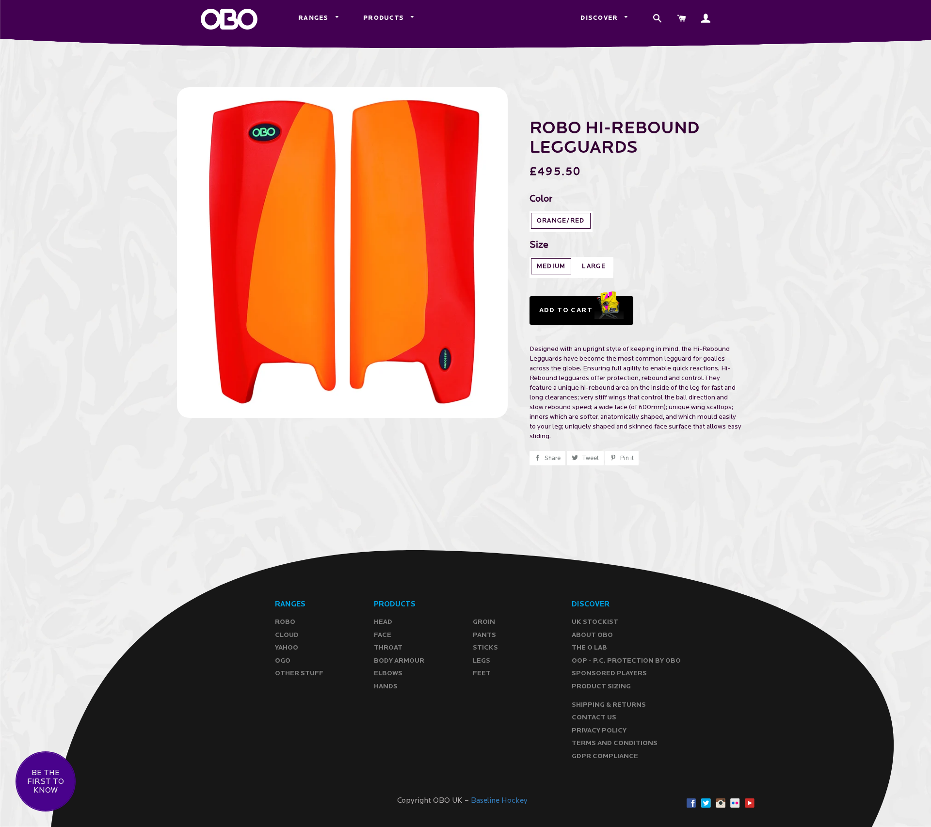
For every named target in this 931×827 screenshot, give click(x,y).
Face (382, 635)
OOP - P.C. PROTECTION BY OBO (626, 660)
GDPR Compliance (605, 756)
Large (594, 266)
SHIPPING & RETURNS (609, 704)
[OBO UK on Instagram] (720, 803)
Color (541, 199)
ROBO (285, 622)
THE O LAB (589, 647)
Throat (388, 647)
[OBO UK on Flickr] (735, 803)
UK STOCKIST (595, 622)
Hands (386, 686)
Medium (551, 266)
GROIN (484, 622)
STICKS (485, 647)
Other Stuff (299, 673)
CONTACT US (594, 717)
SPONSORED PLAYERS (609, 673)
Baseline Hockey (499, 800)
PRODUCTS (384, 18)
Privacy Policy (599, 730)
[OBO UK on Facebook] (691, 803)
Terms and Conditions (615, 743)
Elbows (388, 673)
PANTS (484, 635)
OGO (282, 660)
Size (539, 245)
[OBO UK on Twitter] (706, 803)
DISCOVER (600, 18)
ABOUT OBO (592, 635)
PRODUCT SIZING (601, 686)
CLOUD (287, 635)
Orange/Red (561, 220)
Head (383, 622)
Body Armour (399, 660)
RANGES (314, 18)
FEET (482, 673)
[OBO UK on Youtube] (749, 803)
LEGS (481, 660)
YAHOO (286, 647)
